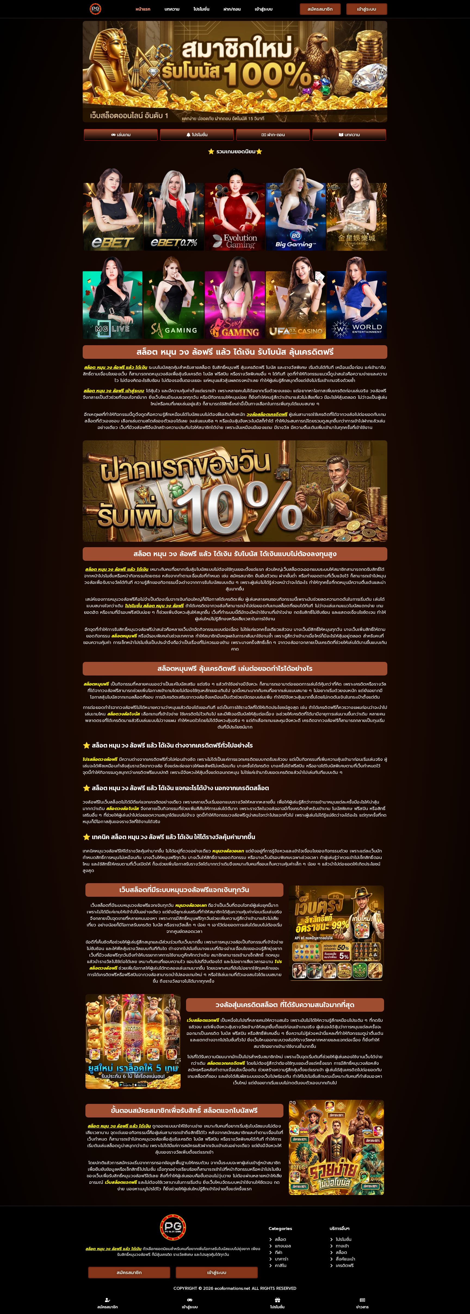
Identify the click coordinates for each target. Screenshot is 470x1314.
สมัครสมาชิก (107, 1307)
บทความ (172, 9)
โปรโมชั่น (201, 9)
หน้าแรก (143, 9)
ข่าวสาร (362, 1307)
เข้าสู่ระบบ (264, 9)
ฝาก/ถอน (232, 9)
